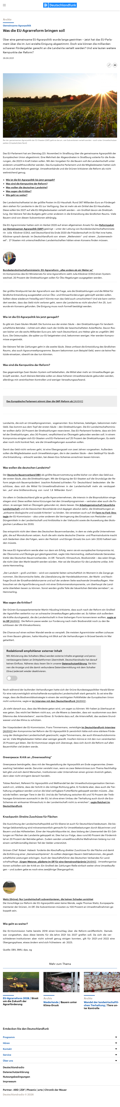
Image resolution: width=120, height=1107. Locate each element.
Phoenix (32, 1089)
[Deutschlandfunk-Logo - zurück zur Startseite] (60, 5)
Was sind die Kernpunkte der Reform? (27, 183)
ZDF (23, 1089)
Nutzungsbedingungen (16, 1076)
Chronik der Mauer (55, 1089)
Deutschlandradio (13, 1067)
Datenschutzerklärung (74, 663)
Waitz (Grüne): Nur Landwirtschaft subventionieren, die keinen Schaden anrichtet (48, 899)
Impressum (9, 1081)
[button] (4, 5)
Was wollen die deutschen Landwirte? (27, 187)
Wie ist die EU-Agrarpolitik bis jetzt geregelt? (30, 179)
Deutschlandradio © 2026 (18, 1094)
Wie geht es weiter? (16, 195)
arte (41, 1089)
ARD (16, 1089)
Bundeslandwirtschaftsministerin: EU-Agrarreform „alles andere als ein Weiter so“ (48, 270)
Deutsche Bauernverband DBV (24, 474)
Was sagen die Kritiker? (18, 191)
